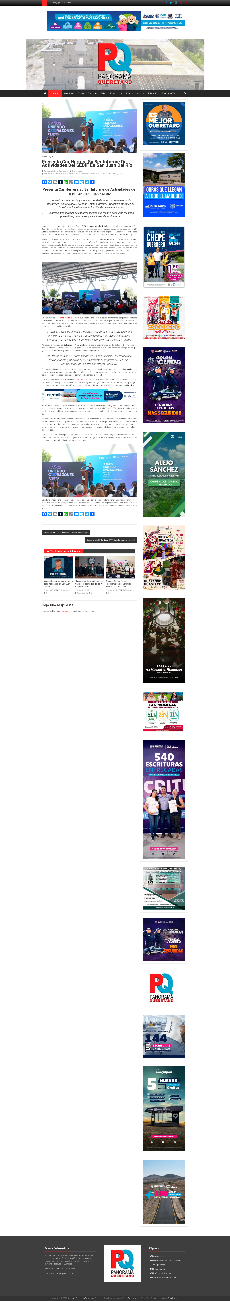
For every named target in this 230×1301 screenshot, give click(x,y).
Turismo (113, 93)
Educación (153, 93)
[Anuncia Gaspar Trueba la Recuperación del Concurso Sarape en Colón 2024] (120, 567)
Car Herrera (48, 174)
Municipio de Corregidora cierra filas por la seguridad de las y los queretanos (89, 584)
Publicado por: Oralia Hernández (55, 171)
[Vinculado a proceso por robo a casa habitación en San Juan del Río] (58, 567)
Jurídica (102, 174)
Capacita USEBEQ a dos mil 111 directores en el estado (110, 540)
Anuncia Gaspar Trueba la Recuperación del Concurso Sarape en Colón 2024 (118, 584)
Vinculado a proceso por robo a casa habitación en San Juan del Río (58, 584)
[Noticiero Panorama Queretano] (115, 64)
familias (78, 174)
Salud (103, 93)
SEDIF (120, 174)
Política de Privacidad (162, 1273)
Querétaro (55, 93)
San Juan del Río (111, 174)
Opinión (140, 93)
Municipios (69, 93)
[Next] (180, 257)
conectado (65, 611)
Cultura (81, 93)
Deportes (92, 93)
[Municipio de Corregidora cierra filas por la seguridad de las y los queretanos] (89, 567)
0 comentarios (77, 171)
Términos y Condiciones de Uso (166, 1278)
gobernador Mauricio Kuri (90, 174)
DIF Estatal (70, 174)
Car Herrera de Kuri (59, 174)
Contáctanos (127, 93)
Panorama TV (168, 93)
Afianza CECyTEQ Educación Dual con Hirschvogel (66, 533)
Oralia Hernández (65, 590)
